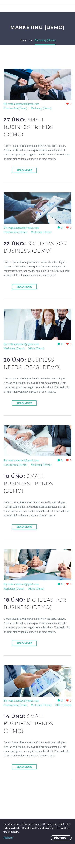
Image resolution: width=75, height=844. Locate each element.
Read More (24, 170)
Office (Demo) (36, 348)
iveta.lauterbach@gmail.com (23, 103)
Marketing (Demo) (41, 108)
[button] (6, 170)
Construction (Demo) (15, 108)
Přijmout (61, 837)
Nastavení (8, 837)
